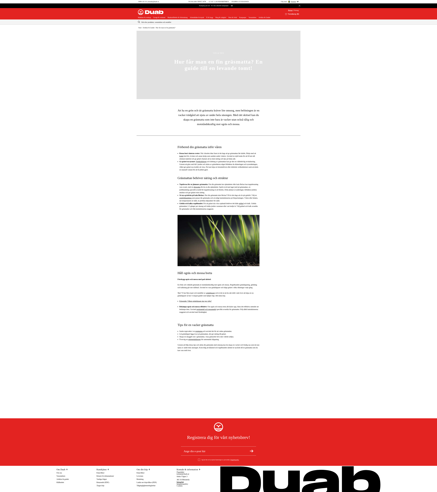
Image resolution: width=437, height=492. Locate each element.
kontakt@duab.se (153, 2)
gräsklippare (210, 293)
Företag (296, 10)
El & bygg (209, 17)
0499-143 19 (142, 2)
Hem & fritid (232, 17)
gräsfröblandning (185, 198)
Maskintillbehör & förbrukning (178, 17)
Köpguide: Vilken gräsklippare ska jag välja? (195, 301)
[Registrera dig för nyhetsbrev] (251, 451)
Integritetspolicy (234, 460)
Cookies (180, 486)
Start (139, 28)
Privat (290, 10)
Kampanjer (242, 17)
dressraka (197, 187)
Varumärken (252, 17)
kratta (181, 156)
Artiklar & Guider (264, 17)
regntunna (199, 331)
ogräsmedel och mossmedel (206, 309)
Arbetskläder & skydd (197, 17)
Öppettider (180, 472)
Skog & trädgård (220, 17)
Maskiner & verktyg (144, 17)
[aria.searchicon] (139, 22)
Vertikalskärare (201, 162)
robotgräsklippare (194, 339)
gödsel (241, 203)
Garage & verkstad (159, 17)
